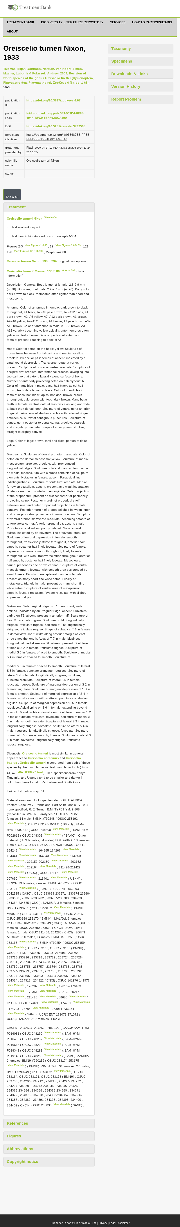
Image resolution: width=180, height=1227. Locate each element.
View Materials (16, 823)
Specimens (121, 61)
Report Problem (126, 99)
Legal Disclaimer (119, 1223)
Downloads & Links (129, 74)
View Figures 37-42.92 (30, 771)
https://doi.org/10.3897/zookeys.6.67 (53, 100)
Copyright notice (22, 1161)
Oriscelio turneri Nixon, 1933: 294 (32, 261)
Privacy (103, 1223)
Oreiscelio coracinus (43, 758)
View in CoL (51, 217)
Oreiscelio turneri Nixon (24, 218)
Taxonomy (121, 48)
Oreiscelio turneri (35, 753)
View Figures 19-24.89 (68, 245)
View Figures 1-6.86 (36, 245)
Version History (125, 86)
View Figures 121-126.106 (28, 251)
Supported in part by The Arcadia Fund (74, 1223)
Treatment (16, 207)
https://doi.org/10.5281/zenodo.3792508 (55, 126)
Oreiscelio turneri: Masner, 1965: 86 (33, 271)
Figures (14, 1136)
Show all (12, 196)
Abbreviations (20, 1149)
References (17, 1123)
